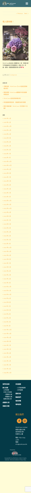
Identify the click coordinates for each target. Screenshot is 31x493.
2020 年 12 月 (7, 329)
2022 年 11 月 (7, 251)
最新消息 (18, 393)
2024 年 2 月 (7, 193)
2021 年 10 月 (7, 294)
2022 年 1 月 (7, 283)
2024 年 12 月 (7, 161)
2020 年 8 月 (7, 341)
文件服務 (20, 390)
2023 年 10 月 (7, 208)
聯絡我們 (18, 397)
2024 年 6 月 (7, 181)
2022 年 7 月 (7, 263)
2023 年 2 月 (7, 240)
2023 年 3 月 (7, 236)
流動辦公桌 (8, 394)
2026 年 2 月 (7, 118)
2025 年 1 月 (7, 157)
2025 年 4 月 (7, 146)
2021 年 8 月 (7, 302)
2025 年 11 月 (7, 130)
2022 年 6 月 (7, 267)
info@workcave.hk (21, 444)
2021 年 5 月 (7, 314)
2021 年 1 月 (7, 326)
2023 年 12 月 (7, 200)
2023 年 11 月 (7, 204)
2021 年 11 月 (7, 290)
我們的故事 (6, 384)
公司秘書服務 (21, 388)
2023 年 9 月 (7, 212)
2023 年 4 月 (7, 232)
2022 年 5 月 (7, 271)
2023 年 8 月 (7, 216)
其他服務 (18, 384)
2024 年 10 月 (7, 165)
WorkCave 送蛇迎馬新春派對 (12, 98)
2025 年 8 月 (7, 138)
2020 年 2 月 (7, 365)
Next (25, 13)
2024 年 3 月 (7, 189)
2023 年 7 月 (7, 220)
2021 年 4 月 (7, 318)
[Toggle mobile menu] (27, 3)
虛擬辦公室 (6, 402)
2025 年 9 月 (7, 134)
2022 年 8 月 (7, 259)
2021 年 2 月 (7, 322)
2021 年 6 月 (7, 310)
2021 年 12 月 (7, 286)
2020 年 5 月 (7, 353)
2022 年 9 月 (7, 255)
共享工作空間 (7, 392)
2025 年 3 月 (7, 150)
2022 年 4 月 (7, 275)
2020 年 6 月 (7, 349)
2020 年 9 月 (7, 337)
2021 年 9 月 (7, 298)
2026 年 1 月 (7, 122)
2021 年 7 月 (7, 306)
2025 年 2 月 (7, 153)
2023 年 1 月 (7, 243)
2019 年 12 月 (7, 372)
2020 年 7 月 (7, 345)
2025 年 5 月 (7, 142)
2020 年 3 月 (7, 361)
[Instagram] (24, 421)
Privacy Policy (23, 459)
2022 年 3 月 (7, 279)
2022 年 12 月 (7, 247)
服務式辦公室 (7, 399)
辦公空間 (5, 388)
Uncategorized (13, 75)
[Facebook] (19, 421)
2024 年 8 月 (7, 173)
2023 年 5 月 (7, 228)
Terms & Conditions (14, 459)
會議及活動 (6, 406)
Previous (20, 13)
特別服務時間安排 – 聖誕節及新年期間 (15, 102)
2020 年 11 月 (7, 333)
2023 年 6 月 (7, 224)
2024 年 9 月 (7, 169)
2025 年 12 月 (7, 126)
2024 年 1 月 (7, 196)
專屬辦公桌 (8, 396)
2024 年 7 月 (7, 177)
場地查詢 (18, 404)
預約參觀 (18, 401)
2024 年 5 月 (7, 185)
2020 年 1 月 (7, 369)
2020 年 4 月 (7, 357)
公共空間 (6, 390)
